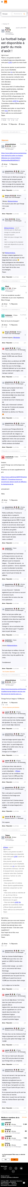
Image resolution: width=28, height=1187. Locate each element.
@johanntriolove (13, 201)
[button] (4, 190)
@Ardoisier (16, 337)
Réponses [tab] (5, 140)
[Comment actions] (26, 150)
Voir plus (24, 1117)
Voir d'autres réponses (8, 671)
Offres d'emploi (5, 1183)
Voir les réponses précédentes (10, 707)
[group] (3, 120)
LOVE (10, 62)
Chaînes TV (6, 24)
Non (6, 1159)
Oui (14, 1159)
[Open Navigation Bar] (2, 2)
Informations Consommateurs (8, 1185)
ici (11, 72)
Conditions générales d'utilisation (10, 1177)
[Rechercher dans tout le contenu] (24, 13)
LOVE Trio (16, 101)
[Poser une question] (24, 1183)
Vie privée (14, 1183)
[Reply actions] (25, 174)
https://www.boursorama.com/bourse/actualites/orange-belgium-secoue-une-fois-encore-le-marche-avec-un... (13, 691)
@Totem (17, 771)
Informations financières (16, 1181)
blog (6, 111)
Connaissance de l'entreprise (8, 1182)
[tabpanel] (14, 628)
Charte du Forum (5, 1176)
